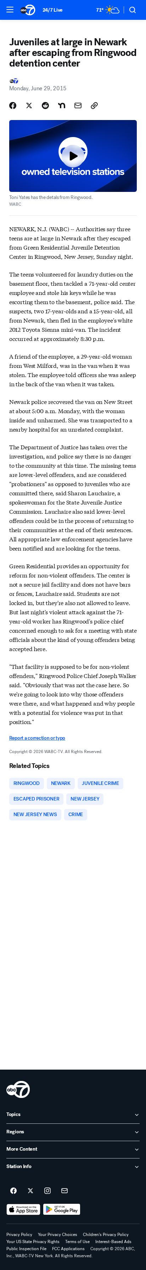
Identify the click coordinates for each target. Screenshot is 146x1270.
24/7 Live (53, 10)
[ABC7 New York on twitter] (30, 1191)
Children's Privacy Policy (106, 1234)
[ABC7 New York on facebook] (13, 1191)
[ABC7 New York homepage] (27, 10)
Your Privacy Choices (57, 1234)
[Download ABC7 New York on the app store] (23, 1209)
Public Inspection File (26, 1249)
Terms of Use (77, 1242)
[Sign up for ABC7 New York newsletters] (64, 1191)
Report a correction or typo (37, 738)
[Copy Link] (94, 105)
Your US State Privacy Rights (33, 1242)
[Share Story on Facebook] (13, 105)
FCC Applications (68, 1249)
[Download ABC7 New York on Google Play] (61, 1209)
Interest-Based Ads (113, 1242)
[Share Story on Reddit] (45, 105)
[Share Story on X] (29, 105)
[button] (9, 9)
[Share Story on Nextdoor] (62, 105)
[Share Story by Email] (78, 105)
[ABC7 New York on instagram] (47, 1191)
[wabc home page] (18, 1089)
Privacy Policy (19, 1234)
